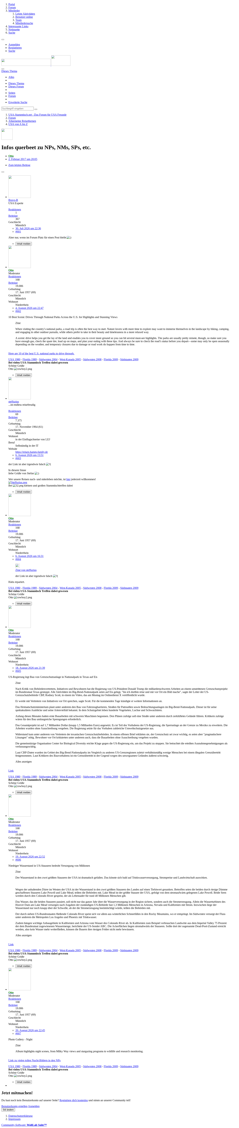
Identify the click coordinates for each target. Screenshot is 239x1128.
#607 (18, 1033)
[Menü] (2, 39)
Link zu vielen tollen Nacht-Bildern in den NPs (34, 1060)
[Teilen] (2, 171)
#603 (18, 458)
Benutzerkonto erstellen (14, 1106)
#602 (18, 311)
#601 (18, 231)
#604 (18, 559)
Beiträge (13, 215)
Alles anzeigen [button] (23, 761)
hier (68, 479)
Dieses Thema (16, 83)
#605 (18, 670)
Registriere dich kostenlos (73, 1100)
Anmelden (14, 44)
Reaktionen (14, 209)
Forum (12, 95)
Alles (11, 77)
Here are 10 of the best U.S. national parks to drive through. (41, 353)
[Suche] (2, 68)
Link (11, 770)
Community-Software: (24, 1124)
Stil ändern (8, 1109)
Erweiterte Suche (17, 102)
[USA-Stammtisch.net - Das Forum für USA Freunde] (36, 64)
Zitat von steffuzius (26, 570)
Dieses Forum (16, 86)
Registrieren (15, 47)
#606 (18, 859)
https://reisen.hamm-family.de (31, 451)
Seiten (11, 92)
